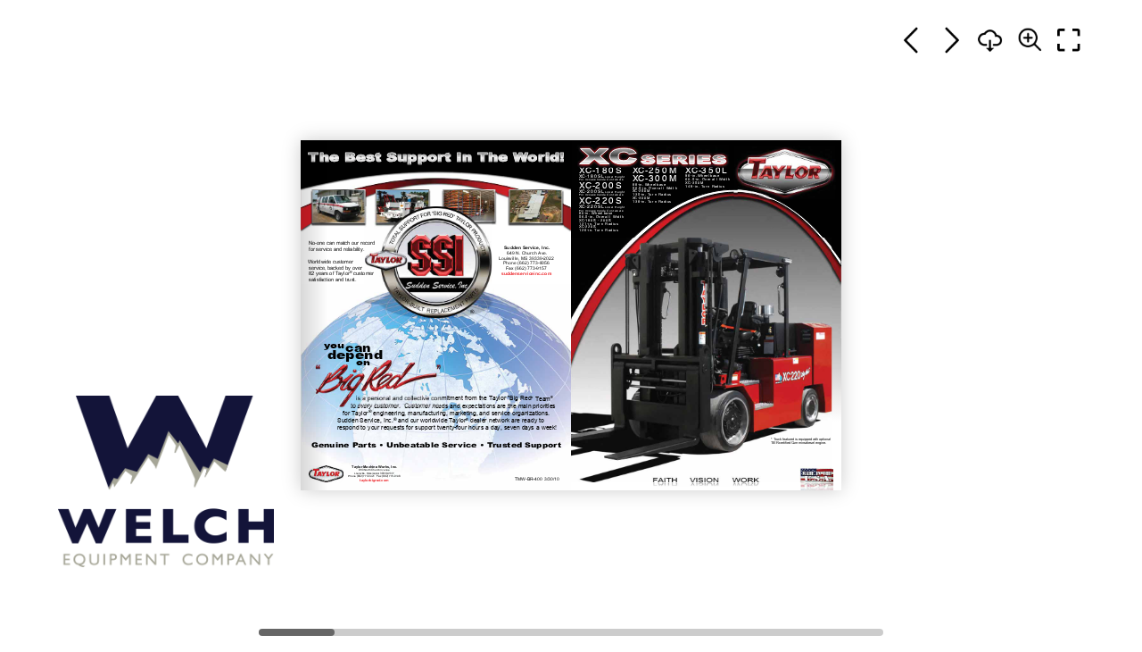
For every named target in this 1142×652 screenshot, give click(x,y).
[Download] (990, 40)
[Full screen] (1069, 40)
